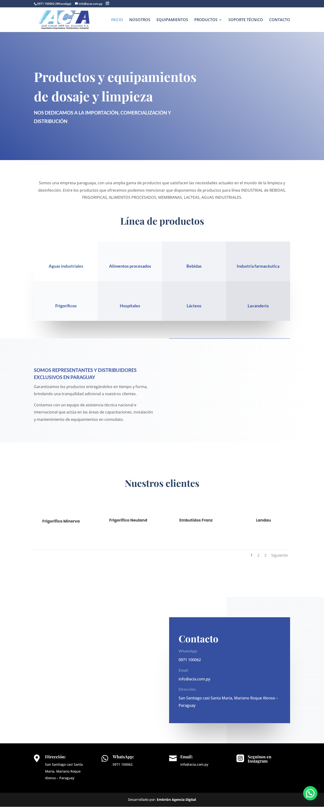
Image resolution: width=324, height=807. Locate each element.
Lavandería (258, 305)
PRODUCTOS (206, 20)
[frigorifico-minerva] (60, 534)
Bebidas (194, 266)
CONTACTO (279, 20)
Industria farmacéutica (258, 266)
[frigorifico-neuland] (128, 534)
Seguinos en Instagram (259, 759)
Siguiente (279, 555)
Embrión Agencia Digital (176, 799)
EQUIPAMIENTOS (172, 20)
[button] (310, 793)
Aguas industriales (66, 266)
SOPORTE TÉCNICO (245, 20)
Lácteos (194, 305)
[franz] (195, 534)
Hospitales (130, 305)
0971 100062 (190, 659)
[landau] (263, 534)
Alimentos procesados (130, 266)
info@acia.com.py (194, 679)
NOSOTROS (139, 20)
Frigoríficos (66, 305)
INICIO (117, 20)
